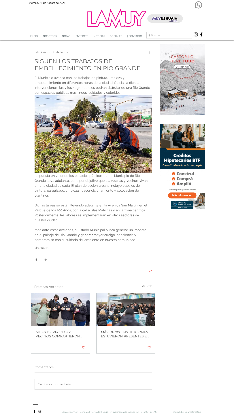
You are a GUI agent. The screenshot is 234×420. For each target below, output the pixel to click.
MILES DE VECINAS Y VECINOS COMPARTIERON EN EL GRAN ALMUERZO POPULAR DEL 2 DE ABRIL (58, 334)
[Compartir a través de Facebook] (36, 260)
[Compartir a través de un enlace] (45, 260)
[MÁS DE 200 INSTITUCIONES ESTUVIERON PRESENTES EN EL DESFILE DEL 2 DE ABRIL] (126, 309)
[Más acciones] (150, 52)
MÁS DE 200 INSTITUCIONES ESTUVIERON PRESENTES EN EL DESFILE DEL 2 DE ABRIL (125, 334)
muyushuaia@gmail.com (124, 412)
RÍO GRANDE (42, 248)
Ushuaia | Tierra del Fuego (94, 412)
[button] (99, 36)
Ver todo (147, 286)
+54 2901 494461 (148, 412)
